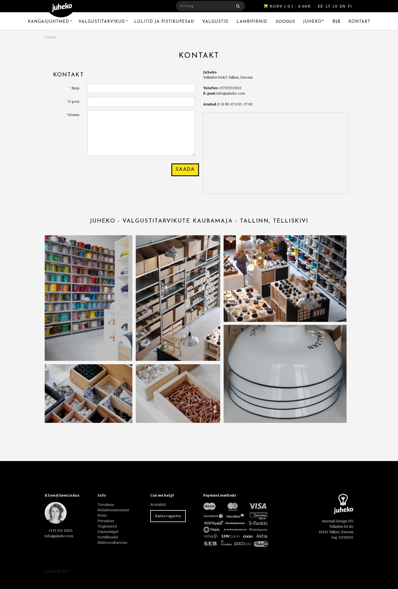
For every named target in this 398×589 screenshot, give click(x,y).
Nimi (75, 88)
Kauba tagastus (168, 516)
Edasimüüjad (107, 532)
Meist (102, 515)
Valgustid (215, 22)
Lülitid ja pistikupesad (164, 22)
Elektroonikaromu (112, 542)
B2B (336, 22)
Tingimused (107, 526)
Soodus (285, 22)
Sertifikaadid (107, 537)
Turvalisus (105, 505)
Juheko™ (313, 22)
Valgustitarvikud (102, 22)
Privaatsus (105, 521)
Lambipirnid (252, 22)
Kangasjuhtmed (48, 22)
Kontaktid (158, 505)
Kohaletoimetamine (113, 510)
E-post (73, 101)
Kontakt (359, 22)
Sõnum (73, 115)
